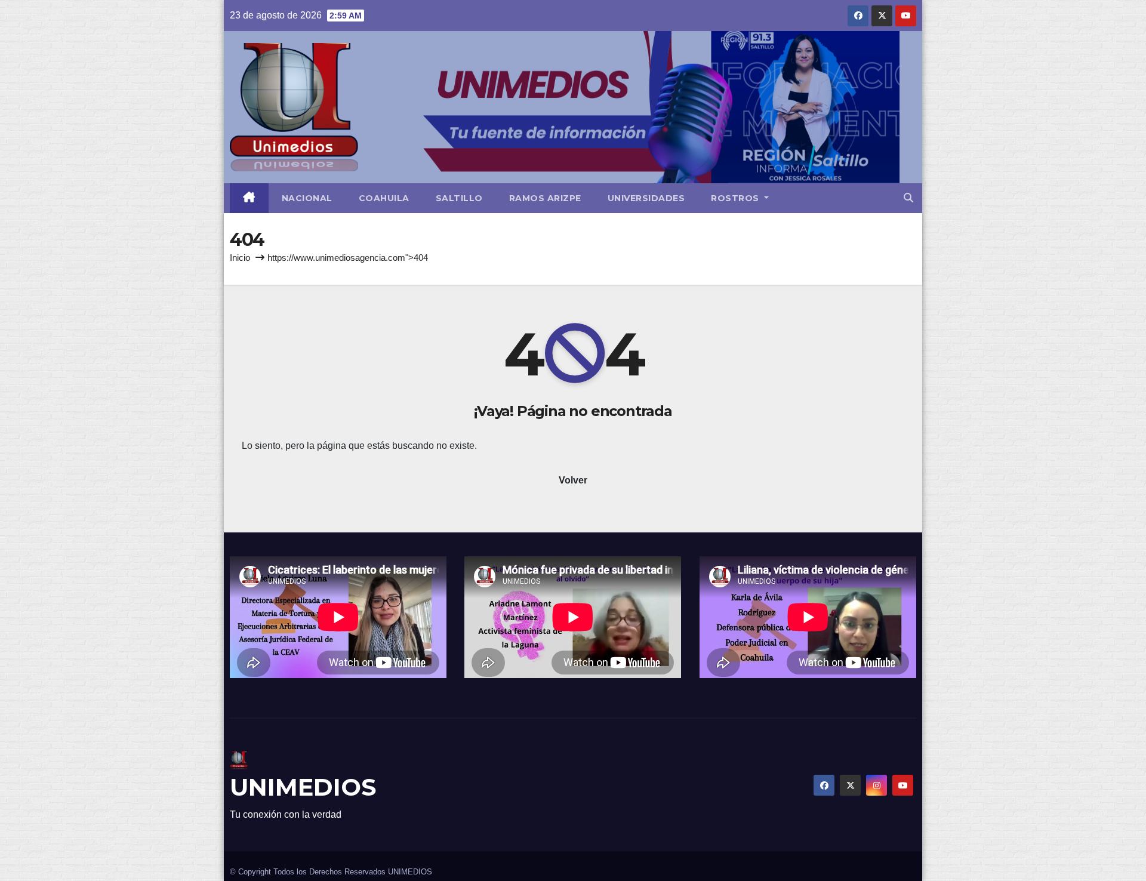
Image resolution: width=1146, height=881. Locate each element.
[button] (908, 198)
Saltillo (459, 198)
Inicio (240, 257)
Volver (573, 480)
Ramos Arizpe (545, 198)
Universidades (646, 198)
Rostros (736, 198)
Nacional (307, 198)
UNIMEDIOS (303, 787)
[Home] (249, 198)
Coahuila (384, 198)
